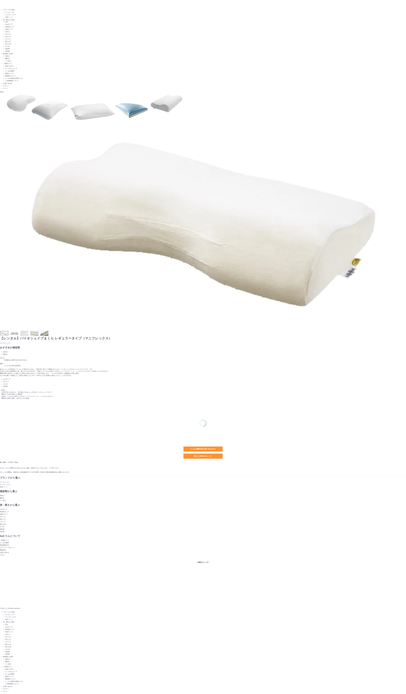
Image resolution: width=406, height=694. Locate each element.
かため (7, 46)
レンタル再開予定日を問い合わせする (203, 449)
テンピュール (9, 12)
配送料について (10, 76)
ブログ (2, 555)
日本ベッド (9, 17)
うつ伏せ (8, 61)
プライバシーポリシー (7, 547)
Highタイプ (9, 29)
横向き (7, 58)
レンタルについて (11, 68)
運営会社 (3, 550)
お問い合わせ (7, 83)
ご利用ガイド (7, 63)
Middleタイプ (9, 27)
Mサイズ (8, 36)
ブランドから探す (9, 10)
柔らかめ (8, 44)
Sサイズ (8, 34)
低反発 (7, 48)
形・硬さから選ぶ (9, 20)
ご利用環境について (12, 81)
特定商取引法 (4, 545)
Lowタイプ (8, 24)
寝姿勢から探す (8, 53)
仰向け (7, 56)
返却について (9, 73)
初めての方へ (9, 66)
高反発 (7, 51)
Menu (2, 92)
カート (5, 88)
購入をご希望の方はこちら (203, 456)
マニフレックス (10, 15)
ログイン (6, 86)
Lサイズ (8, 39)
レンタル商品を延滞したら (14, 78)
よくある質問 (9, 71)
